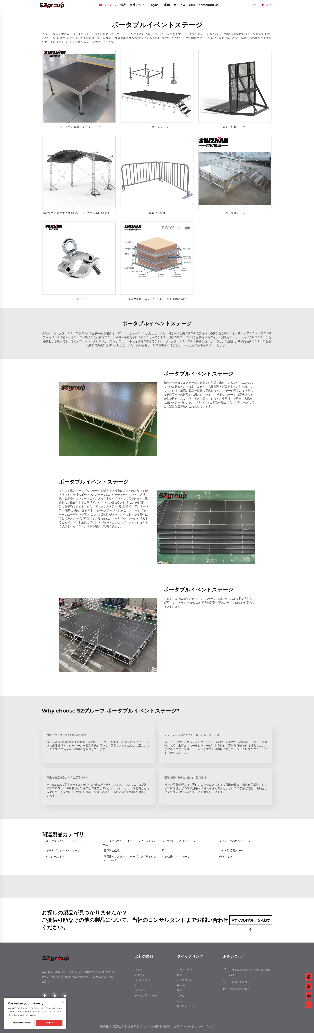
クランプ (140, 990)
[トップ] (308, 1004)
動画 (192, 5)
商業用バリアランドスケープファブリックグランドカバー (129, 858)
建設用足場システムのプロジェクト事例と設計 (157, 299)
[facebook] (45, 995)
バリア (138, 985)
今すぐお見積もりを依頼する (250, 921)
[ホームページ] (52, 4)
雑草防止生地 (112, 850)
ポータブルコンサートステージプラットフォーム (129, 842)
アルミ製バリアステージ (175, 856)
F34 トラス (226, 856)
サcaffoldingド (144, 979)
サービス (179, 5)
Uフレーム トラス (56, 856)
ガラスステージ (235, 213)
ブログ (209, 1026)
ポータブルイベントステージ (178, 841)
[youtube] (54, 995)
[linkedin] (64, 995)
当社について (138, 5)
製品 (123, 5)
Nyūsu (155, 5)
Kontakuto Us (208, 5)
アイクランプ (79, 299)
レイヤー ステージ (157, 127)
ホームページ (108, 5)
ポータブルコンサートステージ (64, 841)
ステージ (140, 974)
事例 (167, 5)
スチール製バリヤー (234, 127)
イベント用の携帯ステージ (235, 841)
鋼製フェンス (157, 213)
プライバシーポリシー (188, 1026)
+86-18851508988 (239, 981)
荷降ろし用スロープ (146, 995)
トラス (138, 969)
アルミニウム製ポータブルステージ (79, 127)
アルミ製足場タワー (231, 850)
